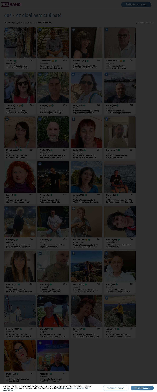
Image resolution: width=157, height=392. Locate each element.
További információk (64, 388)
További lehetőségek (115, 388)
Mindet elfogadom (142, 388)
